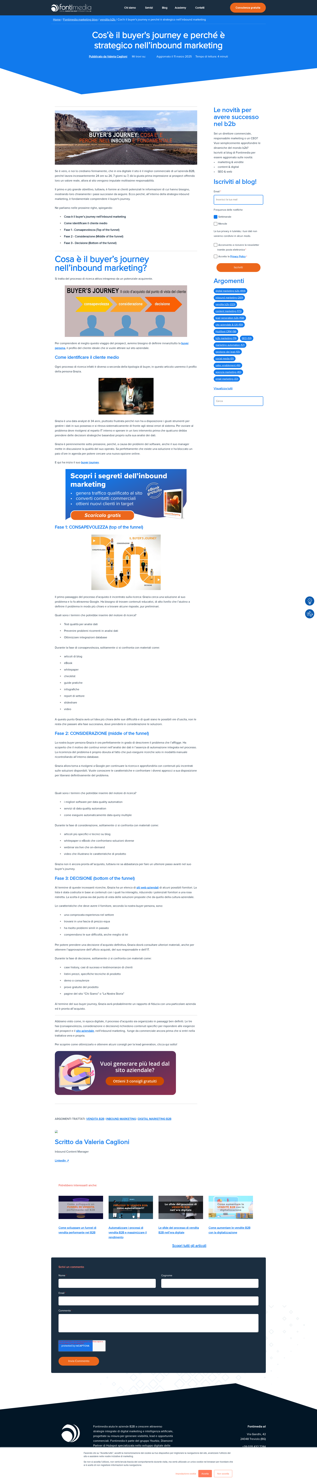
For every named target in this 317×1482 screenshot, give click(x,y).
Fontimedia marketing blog (80, 19)
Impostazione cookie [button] (186, 1473)
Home (57, 19)
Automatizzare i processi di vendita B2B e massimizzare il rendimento (128, 1232)
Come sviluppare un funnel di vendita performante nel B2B (77, 1230)
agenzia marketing (228, 372)
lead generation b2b (230, 318)
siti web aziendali (147, 887)
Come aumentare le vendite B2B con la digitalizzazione (229, 1230)
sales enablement (228, 365)
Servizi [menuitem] (149, 7)
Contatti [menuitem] (199, 7)
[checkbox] (238, 220)
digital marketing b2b (154, 1119)
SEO (247, 338)
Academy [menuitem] (180, 7)
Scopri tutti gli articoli (189, 1246)
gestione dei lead (228, 351)
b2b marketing (226, 338)
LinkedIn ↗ (62, 1160)
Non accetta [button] (223, 1473)
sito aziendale (85, 1031)
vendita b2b (108, 19)
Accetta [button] (205, 1473)
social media (225, 358)
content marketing (229, 311)
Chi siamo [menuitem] (130, 7)
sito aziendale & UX (229, 324)
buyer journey (90, 462)
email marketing (227, 378)
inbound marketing (121, 1119)
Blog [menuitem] (164, 7)
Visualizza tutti (223, 388)
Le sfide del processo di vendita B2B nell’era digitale (178, 1230)
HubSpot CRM (226, 331)
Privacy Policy (238, 256)
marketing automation (230, 345)
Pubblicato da (108, 56)
